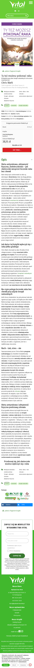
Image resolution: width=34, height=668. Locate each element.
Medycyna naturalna (9, 91)
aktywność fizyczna (9, 100)
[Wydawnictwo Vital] (17, 4)
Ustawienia (23, 665)
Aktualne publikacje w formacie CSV (17, 625)
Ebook (4, 127)
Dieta (20, 91)
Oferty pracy (17, 615)
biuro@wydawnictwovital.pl (17, 603)
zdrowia (17, 391)
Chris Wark (7, 82)
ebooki (7, 105)
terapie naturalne (23, 105)
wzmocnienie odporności (25, 96)
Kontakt (17, 613)
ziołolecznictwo (8, 94)
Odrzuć (14, 665)
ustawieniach (22, 662)
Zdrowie (6, 98)
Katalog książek (17, 622)
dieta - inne (26, 91)
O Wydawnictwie (17, 610)
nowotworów (14, 200)
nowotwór (14, 105)
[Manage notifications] (30, 664)
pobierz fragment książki (12, 71)
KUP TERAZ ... (17, 150)
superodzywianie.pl (23, 636)
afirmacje (11, 96)
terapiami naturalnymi (25, 273)
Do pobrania (17, 627)
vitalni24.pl (14, 636)
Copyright (16, 643)
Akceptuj (6, 665)
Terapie (6, 96)
